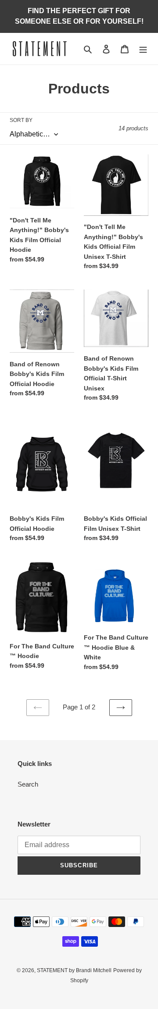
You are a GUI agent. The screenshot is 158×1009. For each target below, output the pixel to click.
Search (28, 784)
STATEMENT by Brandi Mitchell (74, 970)
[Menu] (143, 48)
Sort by (21, 120)
